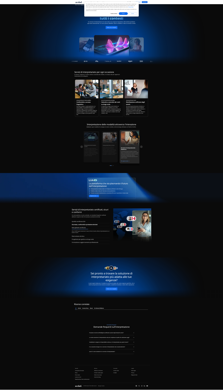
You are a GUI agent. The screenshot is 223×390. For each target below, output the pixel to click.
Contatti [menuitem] (115, 373)
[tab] (109, 165)
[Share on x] (139, 386)
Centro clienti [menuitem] (116, 370)
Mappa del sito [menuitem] (134, 375)
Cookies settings (114, 13)
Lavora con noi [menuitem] (78, 377)
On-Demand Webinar (99, 308)
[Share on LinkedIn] (144, 386)
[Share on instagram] (141, 386)
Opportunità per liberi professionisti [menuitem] (82, 379)
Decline (132, 13)
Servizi (79, 4)
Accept (123, 13)
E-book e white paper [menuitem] (98, 373)
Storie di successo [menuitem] (98, 375)
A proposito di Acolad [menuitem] (79, 370)
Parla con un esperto (111, 27)
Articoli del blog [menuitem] (97, 377)
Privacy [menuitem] (132, 373)
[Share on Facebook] (136, 386)
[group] (130, 146)
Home (76, 4)
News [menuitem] (76, 373)
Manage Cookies (101, 386)
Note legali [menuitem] (133, 370)
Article (79, 308)
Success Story (85, 308)
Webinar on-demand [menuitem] (98, 370)
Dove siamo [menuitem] (77, 375)
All (75, 308)
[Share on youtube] (147, 386)
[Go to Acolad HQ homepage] (78, 2)
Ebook (91, 308)
